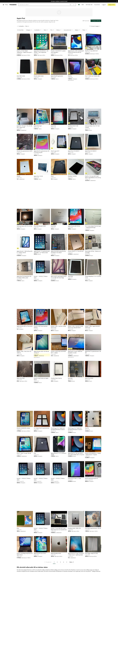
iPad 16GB (70, 276)
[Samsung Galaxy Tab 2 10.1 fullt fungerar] (93, 117)
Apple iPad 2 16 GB (38, 176)
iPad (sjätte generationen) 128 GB (93, 528)
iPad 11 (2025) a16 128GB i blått (92, 76)
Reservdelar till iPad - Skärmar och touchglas (93, 252)
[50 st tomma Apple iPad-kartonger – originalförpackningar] (93, 217)
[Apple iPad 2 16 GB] (42, 167)
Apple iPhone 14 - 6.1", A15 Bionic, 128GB (59, 454)
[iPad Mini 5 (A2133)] (76, 167)
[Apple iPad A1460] (93, 369)
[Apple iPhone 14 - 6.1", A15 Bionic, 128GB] (59, 444)
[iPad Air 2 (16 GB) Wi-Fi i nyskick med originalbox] (59, 42)
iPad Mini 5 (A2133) (72, 176)
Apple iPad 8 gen (38, 125)
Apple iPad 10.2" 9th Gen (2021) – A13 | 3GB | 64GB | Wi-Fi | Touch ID (76, 454)
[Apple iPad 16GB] (25, 369)
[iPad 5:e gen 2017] (59, 142)
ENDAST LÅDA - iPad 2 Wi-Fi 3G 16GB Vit (24, 352)
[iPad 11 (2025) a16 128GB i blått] (93, 67)
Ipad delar (70, 378)
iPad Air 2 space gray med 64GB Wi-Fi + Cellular (58, 352)
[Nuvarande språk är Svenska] (79, 4)
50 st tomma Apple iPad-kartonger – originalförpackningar (93, 226)
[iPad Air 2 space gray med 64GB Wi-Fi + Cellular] (59, 342)
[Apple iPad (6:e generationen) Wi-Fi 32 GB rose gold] (42, 142)
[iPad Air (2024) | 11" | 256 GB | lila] (76, 242)
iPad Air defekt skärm (39, 76)
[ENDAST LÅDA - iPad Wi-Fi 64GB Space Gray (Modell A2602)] (76, 317)
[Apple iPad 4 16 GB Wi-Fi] (76, 142)
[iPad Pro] (93, 419)
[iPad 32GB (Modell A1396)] (42, 217)
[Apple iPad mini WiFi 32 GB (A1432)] (25, 317)
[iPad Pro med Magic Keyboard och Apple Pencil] (25, 544)
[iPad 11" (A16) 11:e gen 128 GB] (25, 444)
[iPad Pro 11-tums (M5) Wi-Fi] (93, 42)
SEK (83, 4)
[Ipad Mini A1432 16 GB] (76, 117)
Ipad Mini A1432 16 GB (73, 125)
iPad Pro (87, 428)
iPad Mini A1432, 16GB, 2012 (74, 528)
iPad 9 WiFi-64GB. (21, 76)
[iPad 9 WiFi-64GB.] (25, 67)
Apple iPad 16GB (20, 378)
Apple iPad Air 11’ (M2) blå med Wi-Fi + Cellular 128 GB (25, 252)
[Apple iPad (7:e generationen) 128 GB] (93, 342)
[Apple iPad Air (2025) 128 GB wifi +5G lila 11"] (42, 342)
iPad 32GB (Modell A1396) (40, 226)
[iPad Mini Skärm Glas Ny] (59, 369)
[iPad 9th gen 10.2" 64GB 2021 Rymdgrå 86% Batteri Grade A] (59, 419)
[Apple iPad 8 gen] (42, 117)
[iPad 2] (59, 167)
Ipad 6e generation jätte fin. (91, 478)
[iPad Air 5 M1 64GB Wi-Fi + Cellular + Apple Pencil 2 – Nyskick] (93, 444)
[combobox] (45, 5)
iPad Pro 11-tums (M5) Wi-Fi (91, 50)
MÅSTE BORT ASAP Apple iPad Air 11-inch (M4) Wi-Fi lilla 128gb (59, 277)
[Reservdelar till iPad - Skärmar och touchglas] (93, 242)
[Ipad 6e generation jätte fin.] (93, 469)
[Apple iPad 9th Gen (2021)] (42, 544)
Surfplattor (21, 26)
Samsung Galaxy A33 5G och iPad (24, 226)
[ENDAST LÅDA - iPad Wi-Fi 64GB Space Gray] (59, 317)
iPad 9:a (70, 76)
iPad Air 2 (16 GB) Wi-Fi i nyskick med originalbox (58, 51)
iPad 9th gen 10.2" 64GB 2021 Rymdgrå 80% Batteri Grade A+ (75, 429)
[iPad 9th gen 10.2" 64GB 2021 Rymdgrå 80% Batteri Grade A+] (76, 419)
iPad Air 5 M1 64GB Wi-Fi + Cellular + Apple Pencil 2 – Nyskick (93, 454)
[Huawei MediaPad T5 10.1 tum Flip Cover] (93, 267)
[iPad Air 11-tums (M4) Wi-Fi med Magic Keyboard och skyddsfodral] (59, 519)
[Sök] (70, 4)
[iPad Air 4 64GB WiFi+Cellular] (25, 419)
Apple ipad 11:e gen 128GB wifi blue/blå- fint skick (75, 352)
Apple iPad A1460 (89, 378)
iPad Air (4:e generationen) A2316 (24, 151)
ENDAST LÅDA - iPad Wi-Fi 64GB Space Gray (58, 327)
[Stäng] (117, 1)
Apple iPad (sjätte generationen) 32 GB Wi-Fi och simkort (58, 252)
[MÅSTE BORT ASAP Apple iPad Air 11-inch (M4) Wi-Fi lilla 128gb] (59, 267)
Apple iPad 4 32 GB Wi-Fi (90, 151)
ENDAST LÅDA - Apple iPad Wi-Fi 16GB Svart (92, 327)
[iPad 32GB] (59, 217)
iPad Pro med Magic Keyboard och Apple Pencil (25, 554)
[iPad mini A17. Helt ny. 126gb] (76, 469)
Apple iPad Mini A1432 (56, 553)
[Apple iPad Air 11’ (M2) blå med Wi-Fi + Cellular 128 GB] (25, 242)
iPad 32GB (53, 226)
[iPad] (42, 444)
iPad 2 (52, 176)
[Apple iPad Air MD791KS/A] (76, 217)
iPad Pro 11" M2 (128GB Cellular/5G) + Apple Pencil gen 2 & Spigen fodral (25, 51)
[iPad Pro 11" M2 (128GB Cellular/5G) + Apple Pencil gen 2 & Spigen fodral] (25, 42)
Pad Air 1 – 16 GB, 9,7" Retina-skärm (41, 277)
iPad (35, 453)
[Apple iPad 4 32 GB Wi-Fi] (93, 142)
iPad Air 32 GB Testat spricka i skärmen (41, 327)
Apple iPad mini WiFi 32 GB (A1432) (25, 326)
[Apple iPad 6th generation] (59, 67)
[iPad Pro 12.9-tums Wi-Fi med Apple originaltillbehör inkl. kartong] (93, 167)
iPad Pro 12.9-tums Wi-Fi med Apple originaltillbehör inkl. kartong (93, 177)
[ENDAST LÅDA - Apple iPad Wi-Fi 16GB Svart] (93, 317)
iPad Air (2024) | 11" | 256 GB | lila (75, 251)
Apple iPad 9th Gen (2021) (40, 553)
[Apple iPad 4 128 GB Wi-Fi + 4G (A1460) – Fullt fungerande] (42, 42)
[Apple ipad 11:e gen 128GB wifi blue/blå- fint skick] (76, 342)
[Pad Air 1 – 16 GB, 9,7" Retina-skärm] (42, 267)
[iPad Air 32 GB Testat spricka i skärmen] (42, 317)
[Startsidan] (13, 4)
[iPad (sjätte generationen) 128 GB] (93, 519)
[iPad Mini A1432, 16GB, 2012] (76, 519)
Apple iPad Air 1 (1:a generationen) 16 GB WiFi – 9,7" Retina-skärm (42, 252)
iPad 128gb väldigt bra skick (91, 553)
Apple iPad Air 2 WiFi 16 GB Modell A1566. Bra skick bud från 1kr (76, 51)
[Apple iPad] (59, 117)
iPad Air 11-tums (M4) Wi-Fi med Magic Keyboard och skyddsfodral (59, 529)
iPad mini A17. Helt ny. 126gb (74, 478)
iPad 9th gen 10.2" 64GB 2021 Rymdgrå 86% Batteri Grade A (58, 429)
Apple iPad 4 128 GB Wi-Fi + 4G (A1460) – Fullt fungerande (41, 51)
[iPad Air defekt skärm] (42, 67)
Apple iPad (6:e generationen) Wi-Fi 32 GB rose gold (42, 151)
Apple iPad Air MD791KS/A (74, 226)
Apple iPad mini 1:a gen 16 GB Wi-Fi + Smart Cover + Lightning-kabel (76, 554)
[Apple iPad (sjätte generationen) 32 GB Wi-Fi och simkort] (59, 242)
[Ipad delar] (76, 369)
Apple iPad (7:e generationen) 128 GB (93, 352)
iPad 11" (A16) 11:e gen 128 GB (24, 453)
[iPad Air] (25, 167)
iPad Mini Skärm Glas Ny (56, 378)
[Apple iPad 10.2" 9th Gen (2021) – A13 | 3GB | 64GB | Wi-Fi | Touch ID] (76, 444)
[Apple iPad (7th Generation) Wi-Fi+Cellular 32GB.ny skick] (25, 267)
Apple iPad (53, 125)
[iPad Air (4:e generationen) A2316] (25, 142)
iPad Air (18, 176)
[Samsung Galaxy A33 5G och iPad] (25, 217)
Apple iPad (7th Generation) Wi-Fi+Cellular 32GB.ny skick (24, 277)
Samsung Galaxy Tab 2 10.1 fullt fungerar (92, 126)
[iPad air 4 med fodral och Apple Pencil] (42, 369)
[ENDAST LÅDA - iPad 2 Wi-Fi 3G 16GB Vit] (25, 342)
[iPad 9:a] (76, 67)
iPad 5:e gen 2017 (55, 151)
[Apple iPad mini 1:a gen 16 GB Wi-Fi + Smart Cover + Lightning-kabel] (76, 544)
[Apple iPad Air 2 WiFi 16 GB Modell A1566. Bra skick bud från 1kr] (76, 42)
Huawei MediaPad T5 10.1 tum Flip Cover (93, 277)
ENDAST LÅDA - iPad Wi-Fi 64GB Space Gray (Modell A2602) (75, 327)
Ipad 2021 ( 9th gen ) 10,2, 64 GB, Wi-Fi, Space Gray (24, 126)
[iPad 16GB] (76, 267)
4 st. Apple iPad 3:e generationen (41, 428)
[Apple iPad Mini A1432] (59, 544)
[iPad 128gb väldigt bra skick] (93, 544)
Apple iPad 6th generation (57, 76)
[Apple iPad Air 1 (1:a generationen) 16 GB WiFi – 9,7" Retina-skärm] (42, 242)
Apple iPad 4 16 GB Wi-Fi (73, 151)
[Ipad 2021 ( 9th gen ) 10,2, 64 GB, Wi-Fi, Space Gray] (25, 117)
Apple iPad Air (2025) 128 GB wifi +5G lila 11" (41, 352)
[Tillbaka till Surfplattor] (17, 26)
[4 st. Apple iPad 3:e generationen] (42, 419)
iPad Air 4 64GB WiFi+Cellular (23, 428)
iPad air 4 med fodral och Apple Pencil (41, 379)
